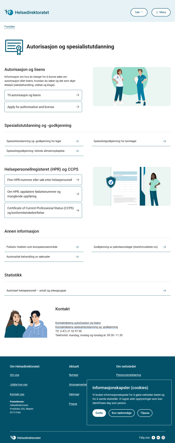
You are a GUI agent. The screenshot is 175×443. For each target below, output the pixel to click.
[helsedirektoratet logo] (27, 438)
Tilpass (144, 413)
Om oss (14, 375)
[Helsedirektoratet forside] (29, 12)
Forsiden (9, 26)
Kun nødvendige (122, 413)
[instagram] (163, 437)
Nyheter (73, 375)
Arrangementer (78, 384)
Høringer (74, 394)
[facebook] (153, 437)
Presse (73, 404)
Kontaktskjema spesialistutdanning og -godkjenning (86, 327)
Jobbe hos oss (19, 384)
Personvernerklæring (128, 375)
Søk (137, 12)
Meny (162, 12)
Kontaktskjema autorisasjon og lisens (78, 323)
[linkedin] (158, 437)
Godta (99, 413)
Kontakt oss (17, 394)
